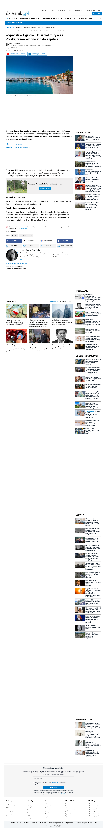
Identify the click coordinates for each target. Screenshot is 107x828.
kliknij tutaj (63, 793)
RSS (96, 823)
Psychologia (68, 814)
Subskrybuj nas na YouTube (17, 54)
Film (46, 814)
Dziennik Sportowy (50, 27)
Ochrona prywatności (56, 823)
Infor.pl (7, 804)
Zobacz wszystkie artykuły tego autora (17, 263)
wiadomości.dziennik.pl (17, 30)
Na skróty (9, 801)
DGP (70, 10)
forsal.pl (52, 10)
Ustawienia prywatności (84, 823)
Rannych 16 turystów (14, 144)
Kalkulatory (91, 801)
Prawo (66, 804)
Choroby (67, 812)
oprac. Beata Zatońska (31, 44)
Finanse (67, 806)
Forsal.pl (8, 810)
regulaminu (54, 782)
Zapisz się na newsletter (39, 54)
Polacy (14, 235)
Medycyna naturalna (70, 810)
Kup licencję (24, 228)
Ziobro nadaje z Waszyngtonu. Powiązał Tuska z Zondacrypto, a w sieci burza (16, 268)
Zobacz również (45, 188)
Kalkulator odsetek (93, 812)
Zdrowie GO (26, 27)
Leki (66, 808)
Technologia (30, 806)
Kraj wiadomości (66, 301)
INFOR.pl (44, 10)
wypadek (23, 235)
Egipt (30, 235)
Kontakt (12, 823)
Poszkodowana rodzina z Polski (19, 147)
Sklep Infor (8, 816)
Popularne (54, 301)
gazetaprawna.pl (90, 10)
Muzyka (47, 816)
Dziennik (8, 30)
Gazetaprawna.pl (10, 806)
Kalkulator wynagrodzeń (94, 816)
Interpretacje (9, 814)
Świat (20, 23)
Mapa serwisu (69, 823)
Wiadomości (11, 23)
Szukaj (98, 13)
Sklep (99, 10)
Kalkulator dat (91, 804)
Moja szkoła (48, 810)
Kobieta (47, 804)
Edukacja (47, 808)
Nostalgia (18, 27)
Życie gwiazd (48, 812)
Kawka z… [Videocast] (37, 27)
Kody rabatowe (49, 806)
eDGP (7, 808)
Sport (28, 812)
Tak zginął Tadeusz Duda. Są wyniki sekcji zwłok (45, 184)
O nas (19, 823)
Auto (28, 804)
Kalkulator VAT (91, 810)
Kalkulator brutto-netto (94, 814)
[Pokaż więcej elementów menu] (100, 18)
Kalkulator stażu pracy (93, 808)
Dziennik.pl (30, 801)
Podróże (29, 816)
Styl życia (67, 816)
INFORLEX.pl (61, 10)
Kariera (34, 823)
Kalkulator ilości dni (93, 806)
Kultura (47, 818)
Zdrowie (29, 814)
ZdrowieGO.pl (78, 10)
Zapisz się (53, 787)
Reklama (26, 823)
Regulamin (43, 823)
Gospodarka (30, 808)
